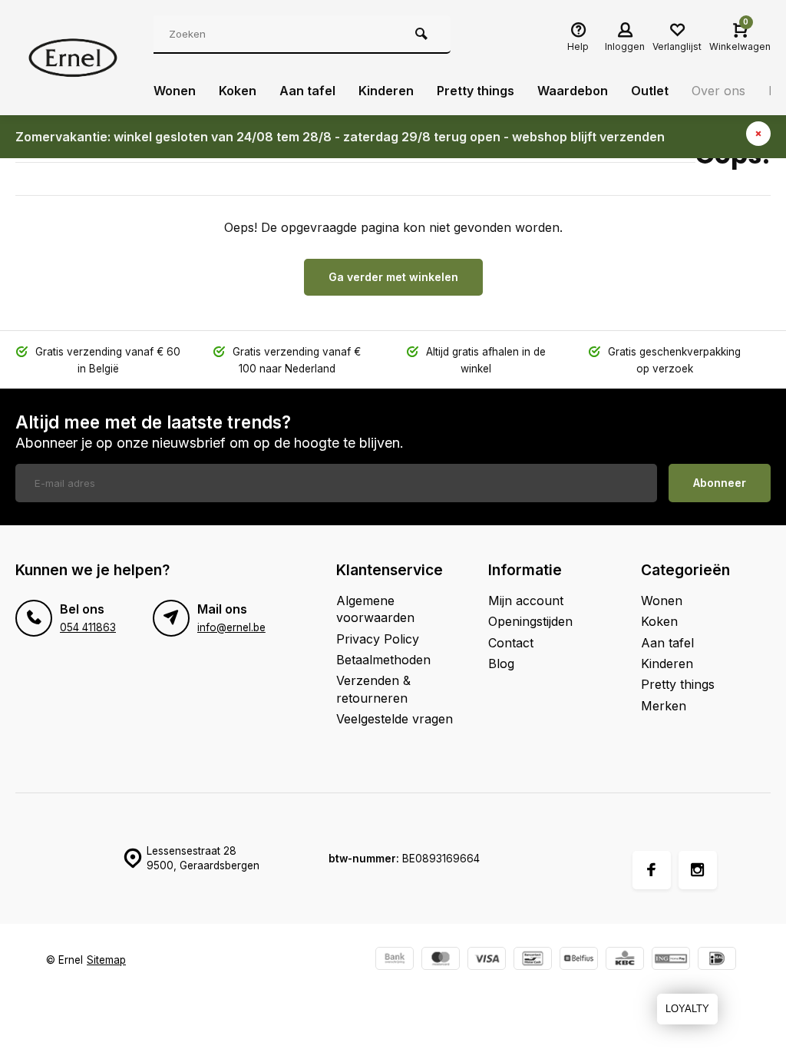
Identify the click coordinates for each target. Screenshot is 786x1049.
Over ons (718, 90)
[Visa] (486, 960)
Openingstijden (530, 621)
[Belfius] (579, 960)
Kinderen (386, 90)
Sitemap (106, 960)
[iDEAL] (717, 960)
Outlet (650, 90)
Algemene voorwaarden (375, 609)
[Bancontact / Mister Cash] (533, 960)
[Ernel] (72, 57)
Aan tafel (307, 90)
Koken (237, 90)
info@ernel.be (231, 627)
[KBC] (625, 960)
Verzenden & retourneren (373, 689)
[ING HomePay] (671, 960)
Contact (510, 642)
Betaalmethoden (383, 659)
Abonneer (719, 482)
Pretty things (475, 90)
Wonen (175, 90)
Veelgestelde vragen (394, 718)
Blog (501, 663)
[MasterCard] (440, 960)
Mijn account (525, 600)
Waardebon (572, 90)
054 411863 (88, 627)
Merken (663, 705)
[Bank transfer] (394, 960)
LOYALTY (687, 1008)
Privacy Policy (377, 639)
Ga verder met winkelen (393, 276)
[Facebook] (651, 870)
